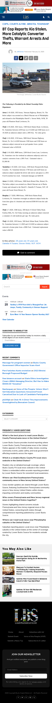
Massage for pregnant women (16, 362)
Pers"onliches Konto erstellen (16, 370)
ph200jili (6, 399)
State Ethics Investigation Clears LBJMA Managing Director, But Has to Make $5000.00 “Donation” (25, 381)
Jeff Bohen (20, 52)
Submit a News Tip (15, 641)
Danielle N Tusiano (10, 243)
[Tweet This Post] (21, 58)
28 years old (21, 241)
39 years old (32, 241)
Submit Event (13, 636)
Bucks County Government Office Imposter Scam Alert (24, 364)
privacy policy (37, 682)
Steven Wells (24, 243)
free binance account (12, 378)
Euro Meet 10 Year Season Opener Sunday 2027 (29, 314)
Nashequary (7, 389)
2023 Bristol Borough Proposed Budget (24, 372)
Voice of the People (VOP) (34, 636)
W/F (33, 243)
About (21, 632)
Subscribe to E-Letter (37, 641)
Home (10, 632)
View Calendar (8, 319)
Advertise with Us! (36, 632)
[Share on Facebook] (16, 58)
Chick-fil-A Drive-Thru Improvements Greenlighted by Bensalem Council (25, 401)
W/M (38, 243)
